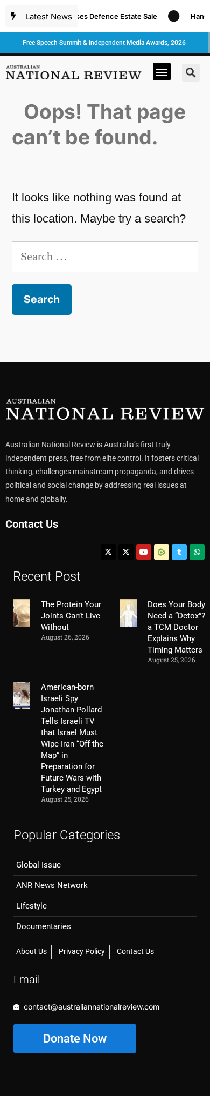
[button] (162, 71)
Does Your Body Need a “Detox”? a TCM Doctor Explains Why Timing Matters (176, 627)
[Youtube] (143, 552)
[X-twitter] (108, 552)
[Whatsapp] (197, 552)
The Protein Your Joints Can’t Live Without (71, 616)
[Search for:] (105, 256)
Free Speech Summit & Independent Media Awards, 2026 (104, 42)
